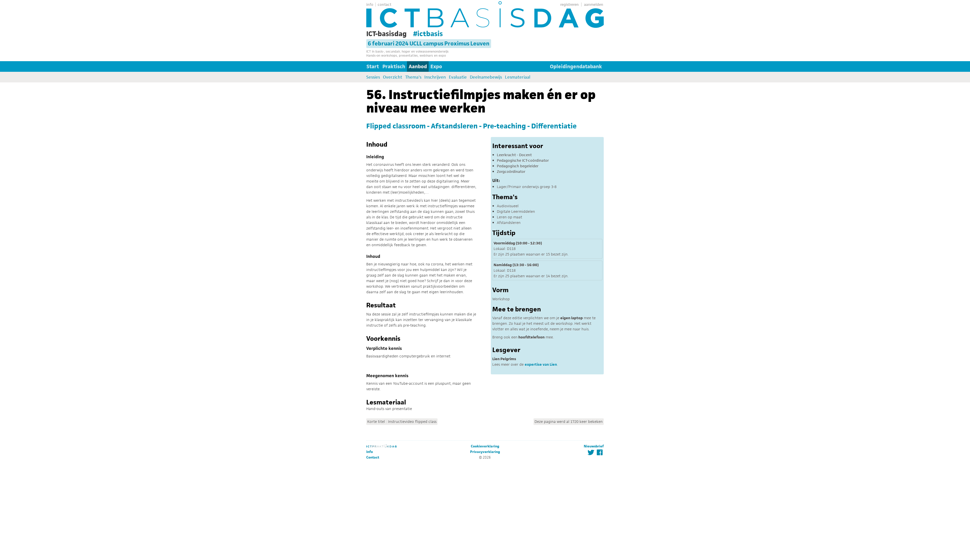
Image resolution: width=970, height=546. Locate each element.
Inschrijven (435, 77)
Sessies (373, 77)
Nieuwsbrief (594, 446)
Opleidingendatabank (576, 66)
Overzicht (392, 77)
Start (373, 66)
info (369, 4)
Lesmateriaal (517, 77)
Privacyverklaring (485, 452)
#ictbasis (428, 33)
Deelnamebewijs (486, 77)
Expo (436, 66)
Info (369, 452)
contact (384, 4)
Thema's (413, 77)
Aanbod (418, 66)
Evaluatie (458, 77)
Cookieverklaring (485, 446)
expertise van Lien (541, 364)
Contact (372, 457)
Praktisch (393, 66)
